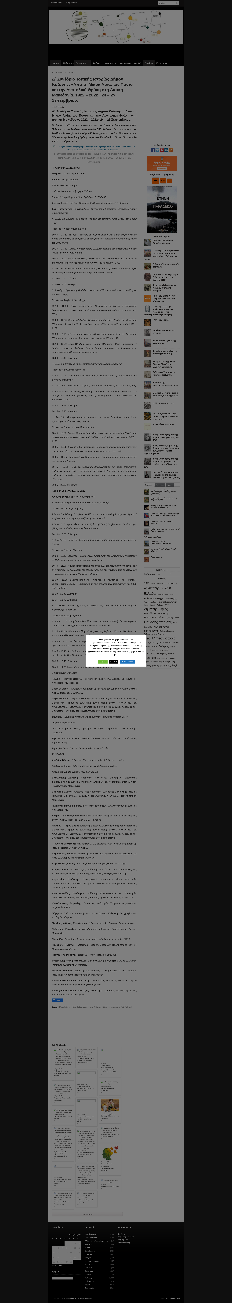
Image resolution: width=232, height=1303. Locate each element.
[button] (103, 662)
